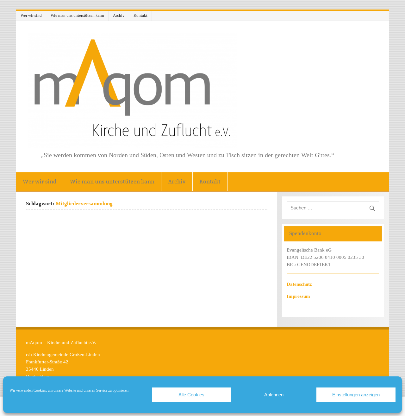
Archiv (119, 15)
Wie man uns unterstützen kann (77, 15)
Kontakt (140, 15)
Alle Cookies (191, 394)
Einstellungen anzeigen (356, 394)
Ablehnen (274, 394)
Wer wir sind (31, 15)
